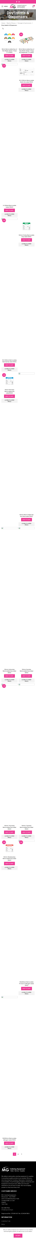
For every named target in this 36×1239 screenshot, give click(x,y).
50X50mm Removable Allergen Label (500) (9, 1139)
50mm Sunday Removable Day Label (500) (26, 671)
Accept (18, 1235)
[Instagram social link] (19, 1)
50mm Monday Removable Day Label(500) (9, 391)
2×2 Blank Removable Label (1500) (9, 206)
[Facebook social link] (17, 1)
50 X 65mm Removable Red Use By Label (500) (9, 361)
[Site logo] (18, 6)
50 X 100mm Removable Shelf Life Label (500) (26, 81)
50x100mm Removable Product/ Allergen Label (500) (26, 983)
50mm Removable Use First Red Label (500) (27, 515)
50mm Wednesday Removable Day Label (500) (9, 858)
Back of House (11, 23)
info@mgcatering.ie (7, 1209)
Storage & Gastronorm (24, 23)
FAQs (3, 1224)
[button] (9, 55)
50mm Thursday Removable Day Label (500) (9, 827)
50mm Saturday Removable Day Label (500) (9, 671)
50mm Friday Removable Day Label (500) (26, 236)
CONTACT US (5, 1221)
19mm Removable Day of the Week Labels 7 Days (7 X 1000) (9, 50)
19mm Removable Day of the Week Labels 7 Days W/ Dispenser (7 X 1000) (26, 50)
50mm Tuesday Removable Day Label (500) (26, 827)
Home (3, 23)
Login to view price (9, 60)
